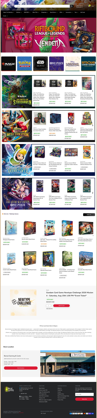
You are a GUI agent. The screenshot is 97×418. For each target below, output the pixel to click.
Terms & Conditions (62, 398)
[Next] (96, 63)
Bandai (34, 195)
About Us (60, 388)
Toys (76, 12)
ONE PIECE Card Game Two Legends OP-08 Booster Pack (86, 198)
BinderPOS (21, 412)
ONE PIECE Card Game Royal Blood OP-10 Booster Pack (39, 198)
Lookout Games (62, 268)
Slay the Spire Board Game (28, 239)
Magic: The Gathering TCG (44, 392)
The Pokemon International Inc (54, 127)
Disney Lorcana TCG (43, 390)
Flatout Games (80, 268)
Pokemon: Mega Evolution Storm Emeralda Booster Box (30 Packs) (86, 130)
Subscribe (84, 399)
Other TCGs (35, 12)
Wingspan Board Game (8, 239)
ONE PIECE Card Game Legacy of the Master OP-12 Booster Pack (71, 198)
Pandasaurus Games (6, 268)
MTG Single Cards (42, 394)
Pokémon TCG (42, 398)
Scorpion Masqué (43, 238)
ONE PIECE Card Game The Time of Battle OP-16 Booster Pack (55, 198)
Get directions (20, 368)
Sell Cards (82, 12)
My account (79, 7)
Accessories (68, 12)
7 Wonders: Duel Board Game (29, 269)
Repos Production (62, 238)
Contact (59, 392)
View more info (49, 308)
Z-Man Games (80, 237)
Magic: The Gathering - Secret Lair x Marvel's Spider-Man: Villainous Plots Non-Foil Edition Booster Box (39, 97)
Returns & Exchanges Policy (63, 396)
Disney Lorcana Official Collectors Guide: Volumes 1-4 (71, 164)
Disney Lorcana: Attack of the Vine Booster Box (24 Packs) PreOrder (55, 164)
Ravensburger (35, 161)
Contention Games (25, 237)
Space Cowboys (43, 268)
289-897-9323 (24, 393)
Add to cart (61, 305)
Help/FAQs (60, 390)
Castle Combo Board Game (9, 269)
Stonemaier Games (6, 238)
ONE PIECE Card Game (44, 396)
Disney (66, 161)
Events (4, 16)
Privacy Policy (60, 399)
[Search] (72, 6)
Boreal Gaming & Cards (69, 127)
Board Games (53, 12)
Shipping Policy (61, 394)
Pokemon (82, 127)
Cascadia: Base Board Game (85, 269)
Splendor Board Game (45, 270)
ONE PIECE (26, 12)
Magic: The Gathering (7, 12)
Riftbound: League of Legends (45, 399)
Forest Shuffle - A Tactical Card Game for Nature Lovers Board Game (67, 271)
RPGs (61, 12)
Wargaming (43, 12)
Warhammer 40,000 (43, 401)
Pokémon (18, 12)
